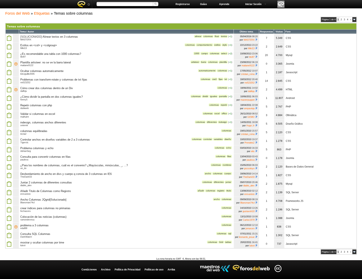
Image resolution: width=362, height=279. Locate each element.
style (224, 45)
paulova (24, 159)
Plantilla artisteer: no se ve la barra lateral (45, 62)
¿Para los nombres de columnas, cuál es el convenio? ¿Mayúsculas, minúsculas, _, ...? (74, 165)
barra (203, 62)
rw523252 (25, 82)
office (224, 113)
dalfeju (23, 91)
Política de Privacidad (127, 269)
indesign (223, 122)
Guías (203, 4)
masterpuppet (247, 100)
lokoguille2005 (27, 74)
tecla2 (23, 134)
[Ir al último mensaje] (256, 39)
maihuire (24, 116)
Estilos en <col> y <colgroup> (38, 45)
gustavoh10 (249, 211)
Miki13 (23, 48)
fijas (220, 79)
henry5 (23, 99)
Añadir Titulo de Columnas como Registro (45, 191)
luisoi (22, 245)
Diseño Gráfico (294, 123)
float (217, 36)
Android (290, 98)
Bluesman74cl (27, 202)
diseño (228, 139)
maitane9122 (26, 65)
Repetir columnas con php (36, 105)
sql (229, 233)
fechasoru (25, 211)
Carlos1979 (249, 220)
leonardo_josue (247, 237)
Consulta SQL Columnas (35, 233)
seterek (24, 125)
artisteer (195, 62)
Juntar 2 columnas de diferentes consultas (46, 182)
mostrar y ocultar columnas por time (42, 242)
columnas (208, 36)
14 (266, 80)
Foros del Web (17, 13)
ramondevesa (27, 219)
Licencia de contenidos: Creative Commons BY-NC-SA (278, 268)
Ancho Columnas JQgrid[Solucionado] (43, 199)
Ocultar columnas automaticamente (41, 71)
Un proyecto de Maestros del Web (215, 268)
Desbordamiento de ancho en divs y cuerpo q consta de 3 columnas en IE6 (66, 173)
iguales (213, 96)
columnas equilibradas (33, 131)
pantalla (223, 96)
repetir (224, 105)
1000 (196, 53)
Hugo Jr (250, 125)
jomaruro (250, 228)
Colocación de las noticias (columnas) (43, 216)
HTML (289, 89)
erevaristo (25, 194)
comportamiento (204, 45)
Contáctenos (89, 269)
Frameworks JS (294, 201)
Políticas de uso (154, 269)
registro (220, 190)
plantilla (223, 62)
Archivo (105, 269)
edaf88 (23, 228)
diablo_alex (26, 185)
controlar (207, 139)
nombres (227, 165)
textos (224, 36)
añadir (201, 190)
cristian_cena (248, 74)
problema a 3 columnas (34, 225)
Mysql (289, 55)
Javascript (291, 72)
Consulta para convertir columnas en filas (45, 156)
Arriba (171, 269)
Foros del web (83, 4)
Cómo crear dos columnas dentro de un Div (46, 88)
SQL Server (292, 192)
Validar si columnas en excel (37, 113)
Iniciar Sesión (253, 4)
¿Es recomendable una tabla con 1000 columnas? (50, 53)
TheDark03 (26, 176)
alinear (198, 36)
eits (253, 151)
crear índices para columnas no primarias (45, 208)
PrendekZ (249, 142)
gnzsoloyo (249, 168)
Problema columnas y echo (36, 148)
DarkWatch (26, 236)
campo (204, 53)
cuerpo (227, 173)
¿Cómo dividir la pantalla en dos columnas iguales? (51, 96)
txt (226, 79)
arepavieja (249, 108)
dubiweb (24, 108)
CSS (288, 38)
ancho (208, 173)
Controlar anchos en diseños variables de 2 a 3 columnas (55, 139)
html (221, 242)
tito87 (23, 56)
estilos (217, 45)
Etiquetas (42, 13)
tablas (228, 242)
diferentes (212, 122)
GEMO (251, 117)
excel (217, 113)
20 (266, 55)
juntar (228, 182)
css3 (214, 79)
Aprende (224, 4)
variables (218, 139)
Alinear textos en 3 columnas (60, 36)
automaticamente (207, 70)
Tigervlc (24, 142)
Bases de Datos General (300, 166)
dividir (205, 96)
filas (229, 156)
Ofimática (291, 115)
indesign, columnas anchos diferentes (43, 122)
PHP (288, 106)
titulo (228, 190)
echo (228, 148)
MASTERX (25, 39)
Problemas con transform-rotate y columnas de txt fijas (53, 79)
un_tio (23, 168)
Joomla (290, 63)
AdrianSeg (25, 151)
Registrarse (183, 4)
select (224, 53)
